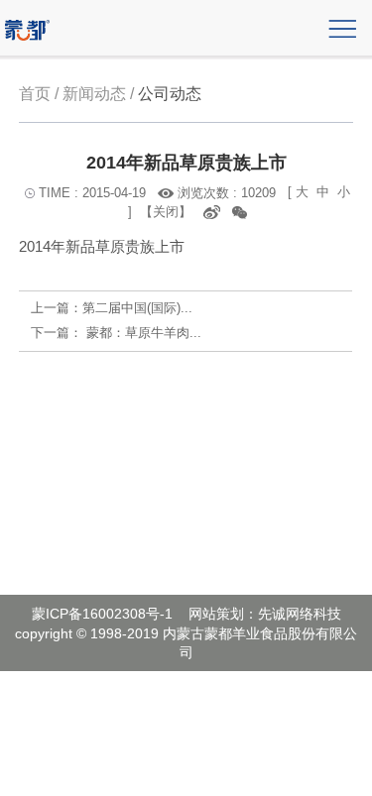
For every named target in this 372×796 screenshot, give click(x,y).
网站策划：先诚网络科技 (264, 614)
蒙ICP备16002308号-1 (102, 614)
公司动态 (169, 93)
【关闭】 (165, 211)
